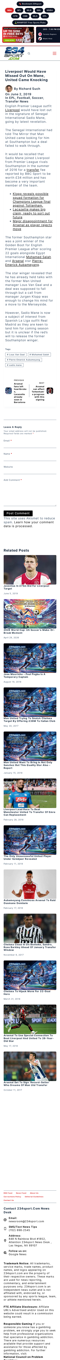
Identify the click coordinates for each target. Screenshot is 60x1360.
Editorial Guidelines (34, 1197)
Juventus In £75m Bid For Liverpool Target (26, 587)
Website (8, 466)
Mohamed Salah (38, 257)
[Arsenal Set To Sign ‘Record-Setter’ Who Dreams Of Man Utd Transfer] (30, 1066)
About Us (34, 1193)
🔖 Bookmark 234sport (30, 4)
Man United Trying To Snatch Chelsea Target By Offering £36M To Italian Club (29, 719)
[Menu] (54, 53)
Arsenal (18, 261)
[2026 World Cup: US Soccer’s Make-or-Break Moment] (30, 614)
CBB (25, 16)
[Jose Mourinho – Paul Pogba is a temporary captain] (30, 658)
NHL (39, 10)
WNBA (50, 10)
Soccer (37, 98)
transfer (33, 170)
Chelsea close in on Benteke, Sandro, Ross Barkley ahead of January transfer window (30, 947)
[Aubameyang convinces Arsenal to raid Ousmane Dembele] (30, 884)
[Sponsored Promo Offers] (18, 35)
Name (8, 453)
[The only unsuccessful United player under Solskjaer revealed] (30, 840)
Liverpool (12, 110)
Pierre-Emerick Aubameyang (23, 359)
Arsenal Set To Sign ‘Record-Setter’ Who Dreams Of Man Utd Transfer (27, 1084)
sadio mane (14, 365)
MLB (29, 10)
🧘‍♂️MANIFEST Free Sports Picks (30, 22)
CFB (15, 16)
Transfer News (16, 101)
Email (8, 440)
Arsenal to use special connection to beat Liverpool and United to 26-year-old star (29, 1038)
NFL (19, 10)
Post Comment (18, 513)
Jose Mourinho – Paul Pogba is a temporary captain (24, 675)
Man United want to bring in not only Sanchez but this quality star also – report (28, 765)
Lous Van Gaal (16, 354)
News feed (21, 1193)
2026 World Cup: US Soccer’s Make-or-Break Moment (29, 631)
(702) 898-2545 (19, 1230)
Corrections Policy (12, 1197)
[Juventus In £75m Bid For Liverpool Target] (30, 570)
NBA (9, 10)
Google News (18, 1254)
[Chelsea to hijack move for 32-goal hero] (30, 975)
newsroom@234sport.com (26, 1221)
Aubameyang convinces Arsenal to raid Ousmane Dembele (30, 901)
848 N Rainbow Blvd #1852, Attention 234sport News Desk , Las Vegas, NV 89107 (30, 1242)
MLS (35, 16)
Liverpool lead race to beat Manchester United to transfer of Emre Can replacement (30, 812)
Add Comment (13, 480)
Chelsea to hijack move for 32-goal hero (27, 992)
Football (23, 98)
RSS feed (8, 1193)
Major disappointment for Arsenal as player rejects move (33, 225)
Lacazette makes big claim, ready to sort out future (31, 213)
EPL (45, 16)
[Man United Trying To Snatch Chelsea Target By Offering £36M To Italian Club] (30, 702)
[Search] (29, 53)
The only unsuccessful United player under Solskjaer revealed (28, 857)
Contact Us (9, 1200)
